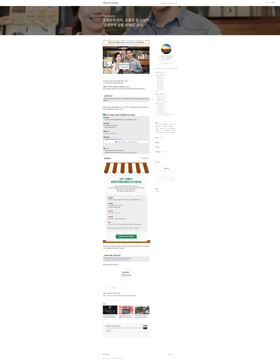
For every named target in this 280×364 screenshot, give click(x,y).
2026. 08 (166, 168)
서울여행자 (170, 340)
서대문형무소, (165, 124)
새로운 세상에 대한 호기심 (172, 351)
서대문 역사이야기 (161, 101)
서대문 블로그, (167, 132)
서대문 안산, (157, 126)
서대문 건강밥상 (161, 99)
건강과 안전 (160, 87)
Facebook (157, 152)
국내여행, (165, 126)
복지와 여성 (160, 82)
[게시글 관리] (109, 288)
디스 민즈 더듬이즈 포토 (172, 344)
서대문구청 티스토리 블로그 (110, 3)
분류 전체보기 (159, 72)
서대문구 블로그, (172, 124)
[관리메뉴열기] (277, 2)
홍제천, (174, 130)
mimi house (170, 347)
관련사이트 (170, 354)
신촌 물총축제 (160, 109)
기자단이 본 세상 (162, 98)
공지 (157, 91)
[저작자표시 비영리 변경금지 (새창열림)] (119, 288)
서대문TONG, (158, 130)
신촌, (162, 130)
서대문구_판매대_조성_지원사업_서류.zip (126, 142)
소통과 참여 (160, 89)
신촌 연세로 (160, 107)
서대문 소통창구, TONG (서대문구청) (172, 332)
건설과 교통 (160, 84)
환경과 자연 (160, 78)
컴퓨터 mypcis (171, 338)
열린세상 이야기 (161, 96)
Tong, (166, 128)
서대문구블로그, (167, 130)
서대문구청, (161, 132)
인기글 (161, 138)
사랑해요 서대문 (160, 75)
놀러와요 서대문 (160, 104)
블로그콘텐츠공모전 (162, 113)
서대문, (156, 132)
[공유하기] (108, 288)
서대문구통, (162, 128)
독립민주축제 (160, 111)
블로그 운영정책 (106, 354)
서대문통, (172, 132)
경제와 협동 (160, 80)
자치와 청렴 (160, 85)
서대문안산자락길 (161, 106)
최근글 (156, 138)
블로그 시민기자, (158, 124)
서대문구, (157, 128)
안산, (162, 126)
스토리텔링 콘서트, (172, 128)
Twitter (163, 152)
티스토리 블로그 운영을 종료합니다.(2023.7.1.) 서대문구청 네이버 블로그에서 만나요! (123, 328)
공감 (169, 335)
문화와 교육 (160, 77)
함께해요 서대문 (160, 94)
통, (171, 130)
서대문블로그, (170, 126)
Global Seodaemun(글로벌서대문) (165, 114)
